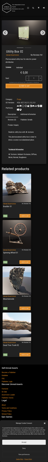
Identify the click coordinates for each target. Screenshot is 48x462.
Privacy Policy (28, 459)
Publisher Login (7, 381)
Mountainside (8, 299)
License (8, 67)
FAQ (3, 378)
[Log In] (43, 8)
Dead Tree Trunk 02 (11, 345)
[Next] (42, 32)
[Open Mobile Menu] (28, 8)
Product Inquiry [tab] (13, 125)
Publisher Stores (7, 398)
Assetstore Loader (8, 395)
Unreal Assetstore (12, 55)
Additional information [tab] (28, 114)
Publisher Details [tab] (26, 120)
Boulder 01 (7, 206)
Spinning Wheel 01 (10, 252)
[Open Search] (33, 8)
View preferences (24, 454)
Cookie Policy (19, 459)
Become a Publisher (9, 372)
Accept (24, 442)
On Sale (4, 392)
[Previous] (5, 32)
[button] (45, 423)
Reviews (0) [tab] (12, 120)
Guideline (5, 375)
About (4, 405)
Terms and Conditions (9, 408)
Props (19, 99)
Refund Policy (6, 414)
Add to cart (25, 216)
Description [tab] (12, 114)
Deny (24, 448)
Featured (5, 389)
